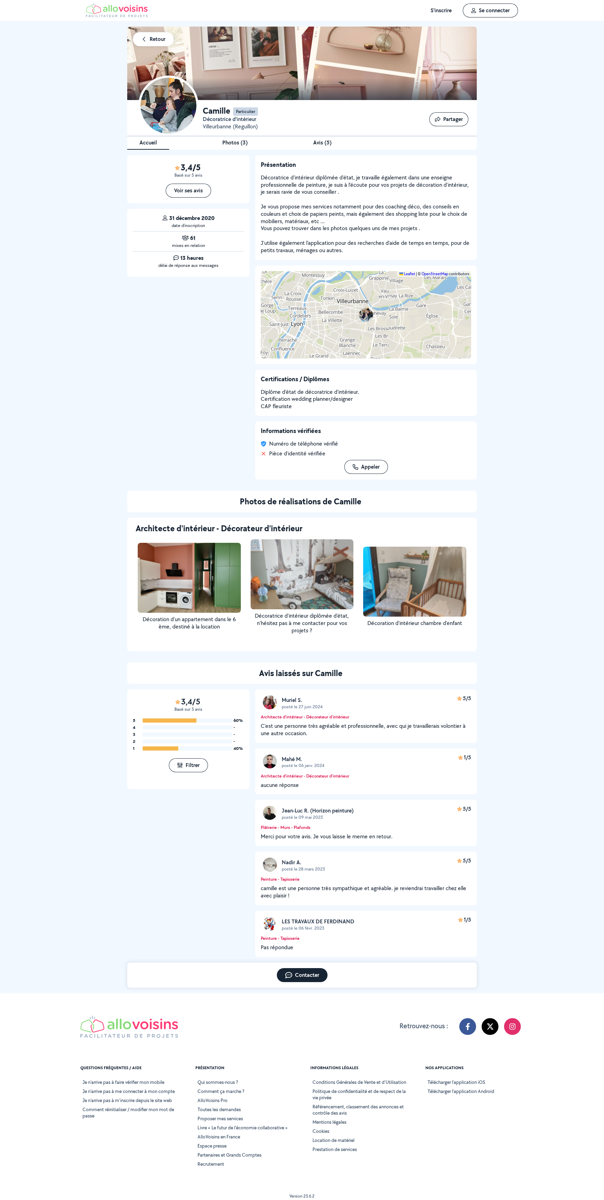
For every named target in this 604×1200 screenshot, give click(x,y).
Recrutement (210, 1164)
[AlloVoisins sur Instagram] (512, 1026)
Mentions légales (329, 1122)
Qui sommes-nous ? (217, 1082)
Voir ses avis (188, 190)
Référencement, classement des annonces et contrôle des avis (358, 1109)
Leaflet (409, 273)
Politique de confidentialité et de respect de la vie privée (359, 1094)
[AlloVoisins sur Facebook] (467, 1026)
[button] (366, 315)
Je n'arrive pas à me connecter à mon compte (128, 1091)
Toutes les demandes (219, 1109)
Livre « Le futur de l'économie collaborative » (242, 1127)
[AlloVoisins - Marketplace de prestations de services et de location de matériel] (117, 15)
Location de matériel (333, 1140)
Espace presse (211, 1146)
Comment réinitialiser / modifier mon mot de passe (128, 1112)
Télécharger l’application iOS (456, 1082)
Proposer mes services (220, 1118)
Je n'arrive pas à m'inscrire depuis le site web (127, 1100)
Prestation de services (334, 1149)
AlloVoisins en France (218, 1137)
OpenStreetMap (435, 273)
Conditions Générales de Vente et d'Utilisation (359, 1082)
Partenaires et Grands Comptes (229, 1155)
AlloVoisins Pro (212, 1100)
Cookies (320, 1131)
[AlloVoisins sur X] (490, 1026)
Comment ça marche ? (220, 1091)
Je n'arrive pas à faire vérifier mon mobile (123, 1082)
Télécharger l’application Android (460, 1091)
